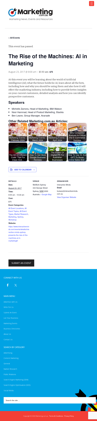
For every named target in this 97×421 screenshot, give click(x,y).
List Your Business (11, 318)
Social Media (9, 390)
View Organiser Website (66, 197)
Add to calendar (22, 169)
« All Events (14, 37)
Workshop (12, 219)
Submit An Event (10, 312)
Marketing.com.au (47, 14)
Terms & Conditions (56, 416)
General (7, 363)
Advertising (8, 353)
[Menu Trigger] (91, 3)
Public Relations (10, 374)
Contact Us (8, 339)
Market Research (21, 214)
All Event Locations (16, 208)
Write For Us (9, 307)
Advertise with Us (10, 302)
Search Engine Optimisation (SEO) (17, 385)
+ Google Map (46, 194)
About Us (7, 334)
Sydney (20, 217)
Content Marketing (11, 358)
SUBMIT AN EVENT (21, 263)
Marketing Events (10, 323)
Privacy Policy (69, 416)
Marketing (12, 217)
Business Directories (12, 328)
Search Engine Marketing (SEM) (16, 379)
